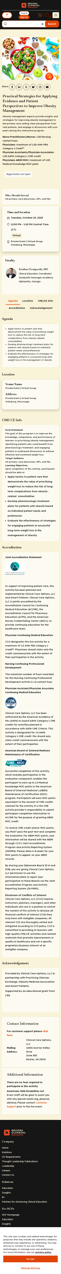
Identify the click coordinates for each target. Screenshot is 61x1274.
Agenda (13, 300)
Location (27, 300)
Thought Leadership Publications (20, 1161)
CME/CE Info (45, 300)
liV (3, 1197)
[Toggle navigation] (56, 15)
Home (5, 1147)
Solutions (7, 1152)
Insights (6, 1192)
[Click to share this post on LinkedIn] (19, 87)
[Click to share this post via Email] (47, 87)
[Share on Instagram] (40, 87)
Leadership (8, 1165)
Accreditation (17, 308)
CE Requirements (11, 1156)
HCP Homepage (10, 1214)
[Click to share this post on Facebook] (12, 87)
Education (7, 1188)
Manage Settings (30, 1268)
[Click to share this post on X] (26, 87)
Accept (30, 1259)
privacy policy (43, 1252)
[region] (30, 1250)
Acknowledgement (41, 308)
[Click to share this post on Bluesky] (33, 87)
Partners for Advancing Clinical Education (24, 1201)
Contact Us (8, 1174)
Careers (6, 1170)
